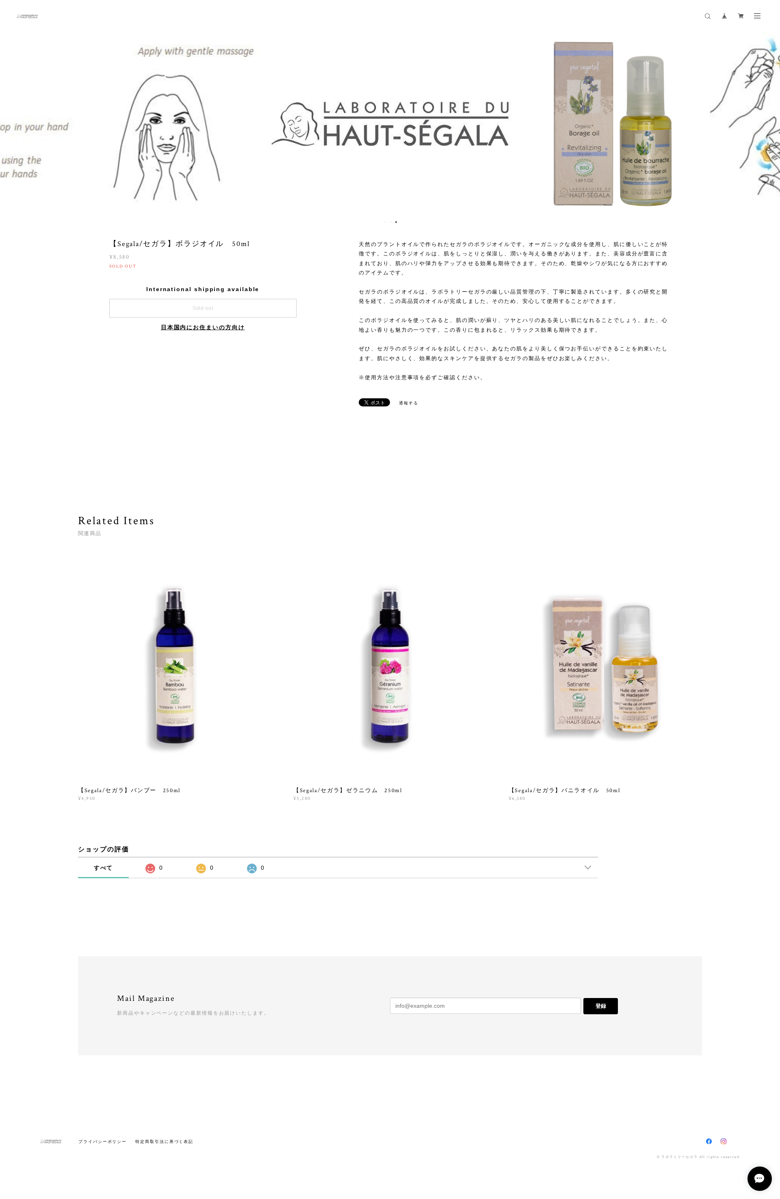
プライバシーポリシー (102, 1141)
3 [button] (396, 222)
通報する (408, 403)
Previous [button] (12, 124)
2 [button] (391, 222)
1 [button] (385, 222)
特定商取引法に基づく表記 (164, 1141)
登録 (601, 1006)
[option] (390, 123)
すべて (103, 867)
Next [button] (768, 124)
